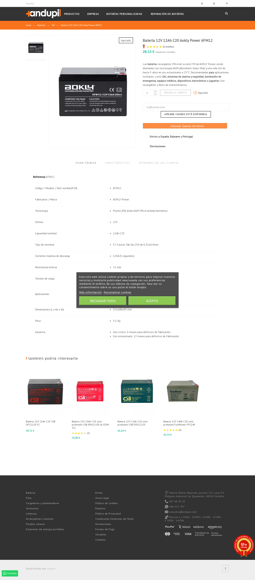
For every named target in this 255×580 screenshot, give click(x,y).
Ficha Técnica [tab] (86, 162)
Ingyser (51, 568)
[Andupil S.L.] (43, 14)
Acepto (152, 301)
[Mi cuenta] (202, 3)
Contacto (100, 539)
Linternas (31, 513)
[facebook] (225, 568)
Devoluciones (103, 524)
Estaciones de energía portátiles (45, 529)
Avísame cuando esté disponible (185, 114)
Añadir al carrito (175, 92)
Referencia (39, 177)
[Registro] (214, 3)
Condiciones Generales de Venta (114, 518)
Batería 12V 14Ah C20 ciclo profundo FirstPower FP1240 (179, 423)
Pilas (29, 498)
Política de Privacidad (108, 513)
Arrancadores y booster (40, 518)
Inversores (32, 508)
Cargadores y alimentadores (42, 503)
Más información (90, 292)
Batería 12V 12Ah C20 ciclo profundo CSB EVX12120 (133, 423)
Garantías (100, 534)
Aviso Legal (102, 498)
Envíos (99, 492)
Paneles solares (35, 524)
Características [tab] (117, 162)
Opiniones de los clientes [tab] (159, 162)
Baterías (31, 492)
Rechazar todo (103, 301)
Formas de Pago (105, 529)
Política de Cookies (106, 503)
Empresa (100, 508)
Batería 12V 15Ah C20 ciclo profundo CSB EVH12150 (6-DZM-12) (91, 424)
